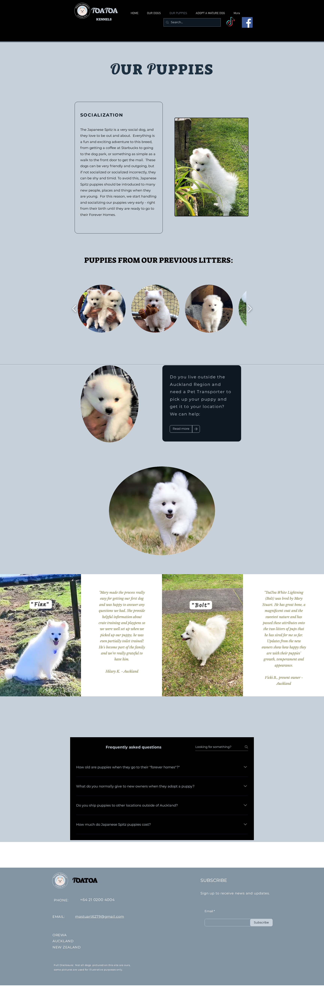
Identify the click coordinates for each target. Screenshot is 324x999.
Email (209, 911)
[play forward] (249, 308)
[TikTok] (230, 22)
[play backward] (74, 308)
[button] (102, 309)
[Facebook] (247, 22)
